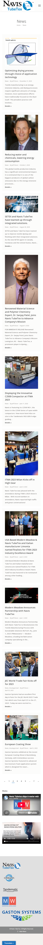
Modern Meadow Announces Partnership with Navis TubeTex (20, 611)
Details (7, 106)
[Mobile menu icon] (39, 5)
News (6, 81)
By (14, 81)
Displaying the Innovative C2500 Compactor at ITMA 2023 (19, 396)
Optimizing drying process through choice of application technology (21, 74)
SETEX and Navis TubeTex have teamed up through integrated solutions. (19, 220)
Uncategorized (14, 688)
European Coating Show (18, 744)
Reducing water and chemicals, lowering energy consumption (19, 158)
